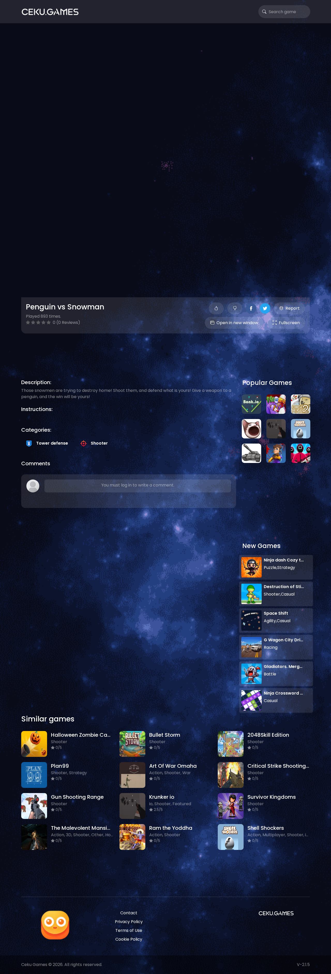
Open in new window (237, 323)
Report (292, 308)
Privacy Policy (129, 922)
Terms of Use (128, 930)
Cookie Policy (128, 939)
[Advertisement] (165, 70)
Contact (128, 913)
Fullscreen (289, 323)
